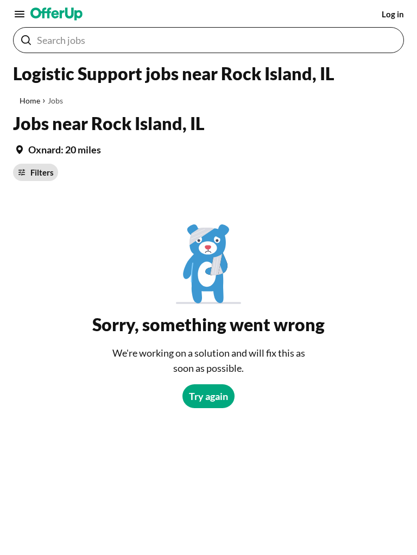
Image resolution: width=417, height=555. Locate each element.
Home (30, 100)
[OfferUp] (56, 14)
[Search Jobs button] (26, 40)
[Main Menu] (19, 14)
